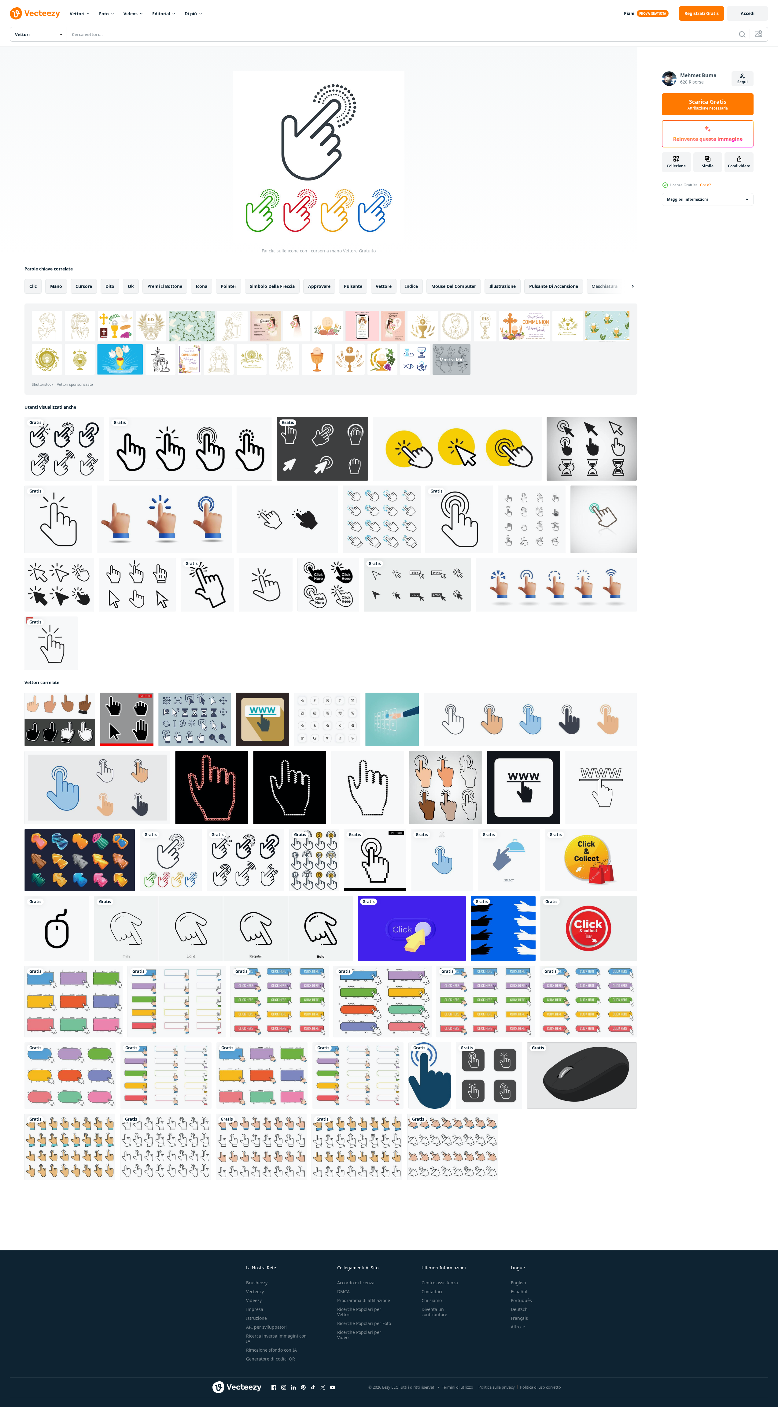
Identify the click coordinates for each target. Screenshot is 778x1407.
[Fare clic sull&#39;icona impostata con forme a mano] (64, 449)
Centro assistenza (440, 1283)
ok (131, 286)
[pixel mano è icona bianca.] (289, 787)
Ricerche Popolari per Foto (364, 1323)
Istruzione (256, 1318)
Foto (104, 14)
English (518, 1283)
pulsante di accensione (553, 286)
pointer (228, 286)
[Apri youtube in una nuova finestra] (332, 1387)
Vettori (77, 14)
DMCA (343, 1291)
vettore (384, 286)
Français (519, 1318)
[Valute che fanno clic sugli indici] (314, 860)
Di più (191, 14)
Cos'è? (705, 185)
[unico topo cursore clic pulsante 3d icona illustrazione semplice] (412, 928)
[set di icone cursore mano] (382, 519)
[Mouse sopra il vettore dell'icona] (137, 585)
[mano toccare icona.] (489, 1075)
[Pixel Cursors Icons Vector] (322, 449)
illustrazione (502, 286)
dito (109, 286)
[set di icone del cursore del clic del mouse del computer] (417, 585)
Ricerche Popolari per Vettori (359, 1311)
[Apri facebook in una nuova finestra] (273, 1387)
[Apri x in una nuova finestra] (322, 1387)
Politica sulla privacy (496, 1387)
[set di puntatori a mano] (532, 519)
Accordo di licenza (355, 1283)
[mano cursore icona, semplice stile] (523, 787)
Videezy (254, 1300)
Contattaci (432, 1291)
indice (411, 286)
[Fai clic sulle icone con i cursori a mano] (171, 860)
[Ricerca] (742, 34)
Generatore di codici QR (270, 1359)
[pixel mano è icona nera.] (367, 787)
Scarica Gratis (708, 104)
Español (519, 1291)
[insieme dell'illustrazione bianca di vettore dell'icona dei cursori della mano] (126, 719)
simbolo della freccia (272, 286)
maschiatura (605, 286)
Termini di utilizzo (457, 1387)
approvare (319, 286)
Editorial (161, 14)
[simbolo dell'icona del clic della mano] (266, 585)
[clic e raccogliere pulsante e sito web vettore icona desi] (588, 928)
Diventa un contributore (434, 1311)
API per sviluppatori (266, 1327)
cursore (84, 286)
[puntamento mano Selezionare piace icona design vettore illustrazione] (392, 719)
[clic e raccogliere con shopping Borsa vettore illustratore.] (591, 860)
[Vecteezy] (35, 13)
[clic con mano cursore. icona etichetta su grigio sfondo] (59, 719)
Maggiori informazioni (687, 199)
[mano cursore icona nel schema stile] (601, 787)
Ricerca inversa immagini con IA (276, 1338)
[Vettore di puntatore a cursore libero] (592, 449)
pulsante (353, 286)
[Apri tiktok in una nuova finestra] (313, 1387)
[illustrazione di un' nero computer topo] (582, 1075)
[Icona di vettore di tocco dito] (207, 585)
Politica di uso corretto (540, 1387)
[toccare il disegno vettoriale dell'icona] (287, 519)
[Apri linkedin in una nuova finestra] (293, 1387)
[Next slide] (627, 286)
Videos (131, 14)
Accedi (747, 13)
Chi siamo (432, 1300)
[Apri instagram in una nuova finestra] (283, 1387)
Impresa (254, 1309)
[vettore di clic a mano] (51, 643)
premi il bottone (164, 286)
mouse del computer (453, 286)
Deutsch (519, 1309)
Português (521, 1300)
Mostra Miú (452, 359)
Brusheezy (256, 1283)
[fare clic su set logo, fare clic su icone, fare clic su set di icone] (190, 449)
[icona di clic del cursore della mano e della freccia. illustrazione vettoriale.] (59, 585)
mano (56, 286)
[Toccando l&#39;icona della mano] (603, 519)
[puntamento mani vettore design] (503, 928)
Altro (516, 1326)
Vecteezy (255, 1291)
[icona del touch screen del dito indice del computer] (429, 1075)
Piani (629, 13)
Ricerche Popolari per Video (359, 1334)
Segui (742, 81)
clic (33, 286)
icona (201, 286)
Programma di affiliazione (363, 1300)
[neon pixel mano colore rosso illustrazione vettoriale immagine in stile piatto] (211, 787)
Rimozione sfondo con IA (271, 1350)
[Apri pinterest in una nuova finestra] (303, 1387)
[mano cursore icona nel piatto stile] (262, 719)
